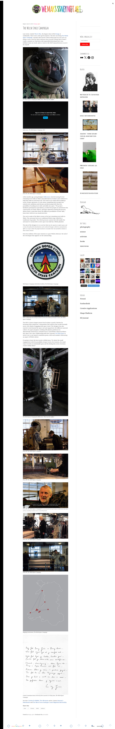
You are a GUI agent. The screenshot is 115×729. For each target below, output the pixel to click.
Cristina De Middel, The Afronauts (38, 700)
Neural (83, 299)
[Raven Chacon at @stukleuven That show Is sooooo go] (82, 271)
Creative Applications (88, 308)
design (35, 23)
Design (57, 34)
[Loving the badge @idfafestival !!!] (82, 260)
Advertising (99, 726)
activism (83, 237)
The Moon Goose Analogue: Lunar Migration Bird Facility (49, 702)
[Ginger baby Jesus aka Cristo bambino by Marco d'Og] (82, 281)
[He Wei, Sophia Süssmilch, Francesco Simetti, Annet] (87, 265)
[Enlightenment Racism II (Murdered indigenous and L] (82, 265)
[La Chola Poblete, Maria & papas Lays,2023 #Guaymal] (98, 271)
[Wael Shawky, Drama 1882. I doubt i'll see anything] (98, 260)
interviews (84, 246)
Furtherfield (85, 304)
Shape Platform (86, 313)
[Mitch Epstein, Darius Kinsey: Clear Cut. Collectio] (87, 260)
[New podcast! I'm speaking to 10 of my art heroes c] (98, 276)
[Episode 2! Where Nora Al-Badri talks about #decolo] (87, 276)
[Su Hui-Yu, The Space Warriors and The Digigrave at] (98, 281)
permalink (45, 714)
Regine (24, 23)
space (39, 23)
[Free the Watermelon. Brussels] (92, 281)
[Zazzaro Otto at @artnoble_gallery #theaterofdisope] (82, 276)
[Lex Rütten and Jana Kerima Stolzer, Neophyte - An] (92, 260)
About (93, 726)
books (82, 241)
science (83, 232)
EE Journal (84, 318)
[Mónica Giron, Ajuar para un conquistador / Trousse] (87, 281)
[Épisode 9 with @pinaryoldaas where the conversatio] (92, 265)
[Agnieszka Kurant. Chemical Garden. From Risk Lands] (87, 271)
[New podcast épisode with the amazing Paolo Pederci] (92, 271)
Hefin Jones (47, 197)
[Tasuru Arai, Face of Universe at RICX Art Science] (98, 265)
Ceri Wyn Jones (59, 333)
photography (85, 227)
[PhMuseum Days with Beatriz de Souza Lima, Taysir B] (92, 276)
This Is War (37, 34)
